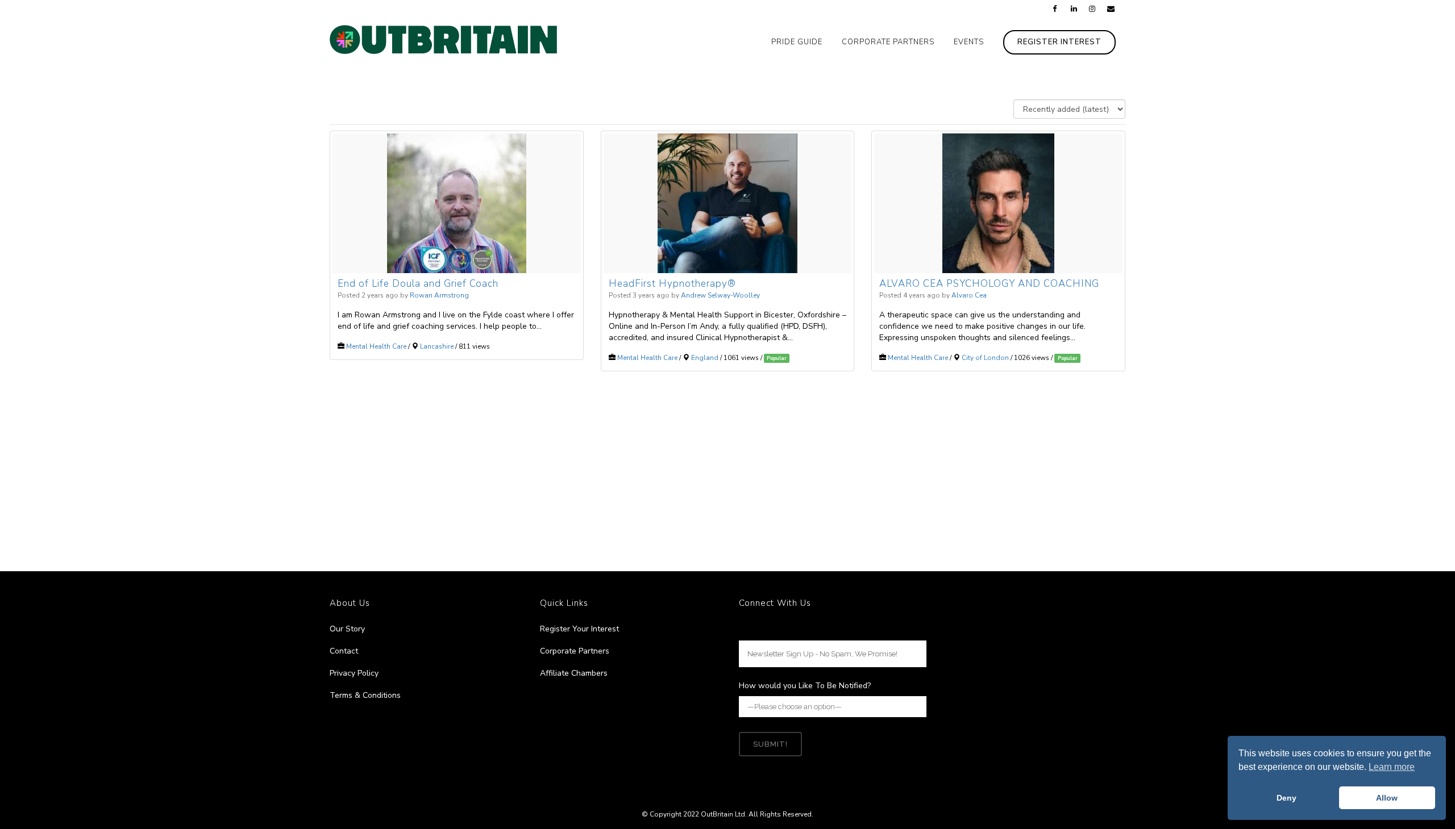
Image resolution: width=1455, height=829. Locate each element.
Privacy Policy (354, 673)
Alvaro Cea (969, 295)
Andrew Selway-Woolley (720, 295)
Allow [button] (1387, 797)
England (704, 357)
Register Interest (1059, 42)
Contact (344, 651)
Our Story (347, 628)
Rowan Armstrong (439, 295)
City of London (985, 357)
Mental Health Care (376, 346)
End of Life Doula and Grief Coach (418, 283)
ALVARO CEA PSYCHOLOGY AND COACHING (989, 283)
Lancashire (437, 346)
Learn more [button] (1392, 767)
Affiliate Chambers (574, 673)
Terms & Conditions (365, 695)
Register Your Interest (579, 628)
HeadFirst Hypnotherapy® (672, 283)
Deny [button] (1286, 797)
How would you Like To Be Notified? (805, 685)
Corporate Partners (574, 651)
